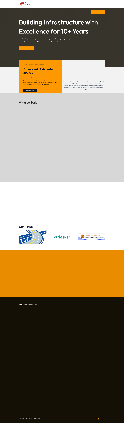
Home (21, 12)
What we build (36, 12)
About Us (27, 12)
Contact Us (55, 12)
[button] (98, 12)
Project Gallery (46, 12)
